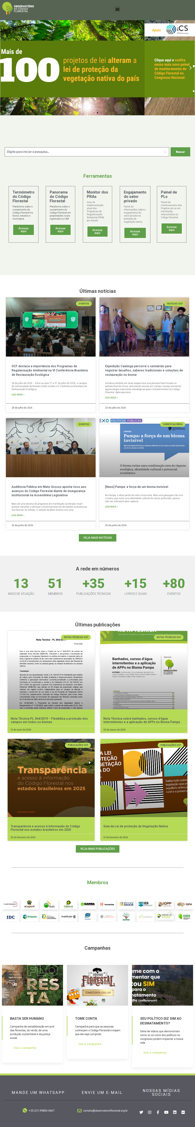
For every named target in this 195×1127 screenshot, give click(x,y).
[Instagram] (150, 1112)
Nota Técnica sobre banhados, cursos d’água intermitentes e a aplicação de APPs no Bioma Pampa (141, 720)
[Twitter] (141, 1112)
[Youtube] (166, 1112)
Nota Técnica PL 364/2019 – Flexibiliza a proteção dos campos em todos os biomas (49, 720)
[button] (117, 9)
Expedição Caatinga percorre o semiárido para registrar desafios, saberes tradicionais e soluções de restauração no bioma (144, 370)
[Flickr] (183, 1112)
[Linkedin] (175, 1112)
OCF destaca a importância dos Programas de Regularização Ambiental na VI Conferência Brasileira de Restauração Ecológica (50, 370)
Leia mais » (18, 394)
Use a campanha (25, 1048)
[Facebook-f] (158, 1112)
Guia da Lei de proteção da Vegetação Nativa (135, 826)
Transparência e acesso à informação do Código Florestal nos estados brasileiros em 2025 (45, 828)
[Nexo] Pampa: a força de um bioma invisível (136, 487)
